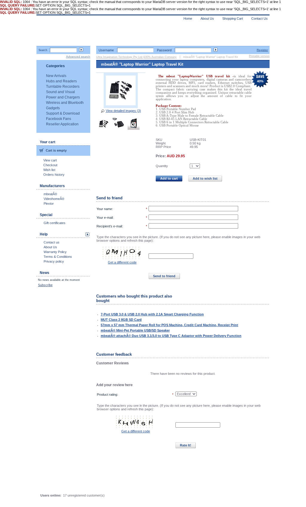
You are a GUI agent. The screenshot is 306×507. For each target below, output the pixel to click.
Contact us (51, 242)
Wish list (49, 170)
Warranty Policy (55, 252)
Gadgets (53, 108)
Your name (104, 209)
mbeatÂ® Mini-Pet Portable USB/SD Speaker (135, 330)
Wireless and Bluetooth (65, 103)
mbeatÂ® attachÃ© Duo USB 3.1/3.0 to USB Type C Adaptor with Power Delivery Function (171, 336)
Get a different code (122, 262)
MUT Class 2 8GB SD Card (121, 319)
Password (164, 50)
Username (106, 50)
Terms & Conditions (58, 256)
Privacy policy (54, 261)
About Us (50, 247)
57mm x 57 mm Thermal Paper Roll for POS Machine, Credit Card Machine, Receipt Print (169, 325)
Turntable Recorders (62, 86)
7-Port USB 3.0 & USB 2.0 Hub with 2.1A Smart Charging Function (152, 314)
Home (187, 18)
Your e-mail (105, 217)
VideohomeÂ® (54, 199)
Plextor (49, 203)
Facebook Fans (58, 119)
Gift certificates (54, 223)
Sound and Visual (60, 92)
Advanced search (78, 56)
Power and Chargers (63, 97)
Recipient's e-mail (109, 226)
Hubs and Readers (61, 81)
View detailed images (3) (123, 111)
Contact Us (259, 18)
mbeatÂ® (50, 194)
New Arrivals (56, 76)
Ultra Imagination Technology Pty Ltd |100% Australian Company (136, 57)
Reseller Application (62, 124)
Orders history (54, 174)
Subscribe (45, 285)
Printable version (259, 56)
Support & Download (63, 113)
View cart (50, 160)
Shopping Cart (232, 18)
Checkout (50, 165)
